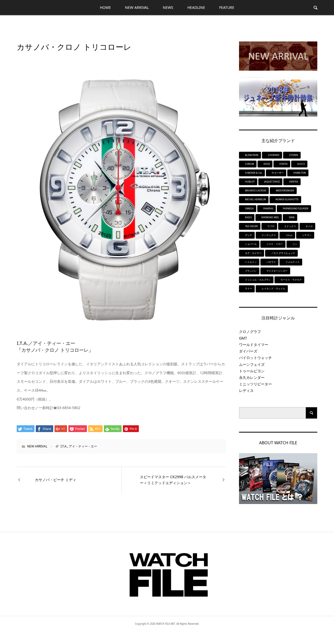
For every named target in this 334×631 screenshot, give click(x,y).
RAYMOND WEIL (270, 217)
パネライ (271, 262)
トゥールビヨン (252, 370)
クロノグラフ (250, 331)
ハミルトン (251, 262)
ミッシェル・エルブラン (258, 279)
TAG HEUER (251, 226)
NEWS (168, 7)
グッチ (248, 235)
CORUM (249, 164)
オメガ (309, 226)
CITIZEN (293, 155)
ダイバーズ (248, 351)
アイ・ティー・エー (83, 446)
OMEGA (249, 208)
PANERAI (268, 208)
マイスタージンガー (277, 270)
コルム (289, 235)
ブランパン (251, 270)
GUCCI (301, 164)
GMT (243, 338)
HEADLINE (196, 7)
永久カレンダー (252, 377)
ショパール (251, 244)
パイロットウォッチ (255, 357)
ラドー (248, 288)
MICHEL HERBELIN (255, 199)
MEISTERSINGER (285, 190)
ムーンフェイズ (252, 364)
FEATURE (226, 7)
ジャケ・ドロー (274, 244)
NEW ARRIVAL (137, 7)
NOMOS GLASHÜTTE (287, 199)
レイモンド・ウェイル (273, 288)
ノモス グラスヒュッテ (283, 253)
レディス (246, 390)
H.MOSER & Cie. (253, 172)
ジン (295, 244)
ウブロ (271, 226)
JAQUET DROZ (272, 181)
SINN (292, 217)
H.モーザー (278, 172)
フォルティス (292, 262)
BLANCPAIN (251, 155)
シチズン (307, 235)
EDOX (267, 164)
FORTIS (283, 164)
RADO (248, 217)
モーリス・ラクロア (291, 279)
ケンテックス (269, 235)
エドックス (290, 226)
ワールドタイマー (253, 344)
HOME (105, 7)
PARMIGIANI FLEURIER (295, 208)
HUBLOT (250, 181)
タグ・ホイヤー (253, 253)
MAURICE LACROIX (255, 190)
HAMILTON (299, 172)
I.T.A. (64, 446)
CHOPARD (273, 155)
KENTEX (293, 181)
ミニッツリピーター (255, 383)
